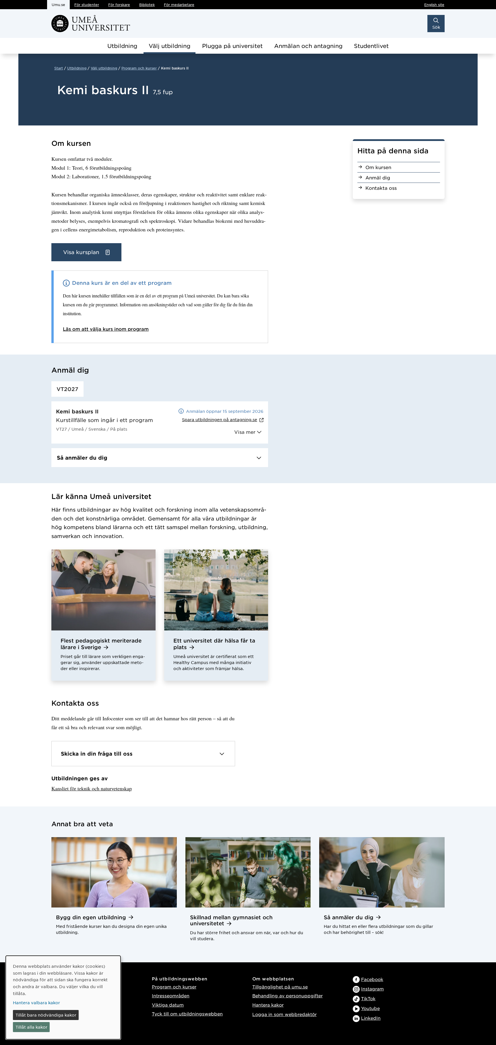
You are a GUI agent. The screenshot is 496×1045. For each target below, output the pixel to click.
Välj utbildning (169, 45)
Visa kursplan (82, 252)
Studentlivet (371, 45)
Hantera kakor (268, 1004)
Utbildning (122, 45)
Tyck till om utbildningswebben (187, 1013)
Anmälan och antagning (308, 45)
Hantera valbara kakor (36, 1002)
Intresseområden (170, 995)
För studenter (86, 4)
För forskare (119, 4)
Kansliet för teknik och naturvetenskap (91, 788)
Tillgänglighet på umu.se (280, 986)
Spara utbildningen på (219, 419)
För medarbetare (179, 4)
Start (58, 68)
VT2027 (67, 389)
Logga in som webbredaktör (284, 1014)
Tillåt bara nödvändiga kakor (46, 1014)
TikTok (368, 998)
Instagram (372, 988)
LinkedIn (371, 1018)
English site (434, 4)
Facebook (372, 979)
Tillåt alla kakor (31, 1026)
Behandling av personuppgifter (287, 995)
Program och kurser (139, 68)
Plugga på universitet (232, 45)
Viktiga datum (168, 1004)
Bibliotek (147, 4)
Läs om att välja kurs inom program (106, 329)
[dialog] (63, 997)
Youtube (370, 1008)
